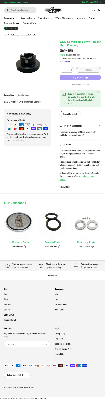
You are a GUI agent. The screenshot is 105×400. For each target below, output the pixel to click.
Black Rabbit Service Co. (16, 387)
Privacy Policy (60, 333)
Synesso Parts (52, 242)
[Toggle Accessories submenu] (34, 18)
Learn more (25, 2)
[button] (99, 10)
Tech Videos (59, 309)
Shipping (62, 54)
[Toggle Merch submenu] (84, 18)
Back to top (52, 275)
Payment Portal (30, 23)
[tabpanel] (27, 101)
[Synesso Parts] (52, 223)
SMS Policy (59, 338)
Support (92, 18)
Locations (7, 304)
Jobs (56, 294)
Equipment (9, 18)
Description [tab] (9, 94)
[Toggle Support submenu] (98, 18)
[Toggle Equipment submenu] (16, 18)
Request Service (11, 23)
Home (5, 35)
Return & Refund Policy (63, 348)
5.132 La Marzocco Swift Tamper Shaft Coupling (23, 35)
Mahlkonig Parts (86, 242)
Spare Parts (43, 18)
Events (57, 299)
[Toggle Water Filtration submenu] (72, 18)
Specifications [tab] (23, 94)
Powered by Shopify (29, 387)
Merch (80, 18)
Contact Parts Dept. (70, 114)
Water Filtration (63, 18)
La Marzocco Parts (19, 242)
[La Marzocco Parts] (19, 223)
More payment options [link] (80, 84)
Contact (7, 309)
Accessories (26, 18)
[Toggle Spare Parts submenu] (51, 18)
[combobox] (20, 10)
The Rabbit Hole (61, 304)
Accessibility (59, 354)
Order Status (9, 314)
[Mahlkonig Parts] (86, 223)
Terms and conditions (63, 343)
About (6, 299)
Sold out (88, 69)
